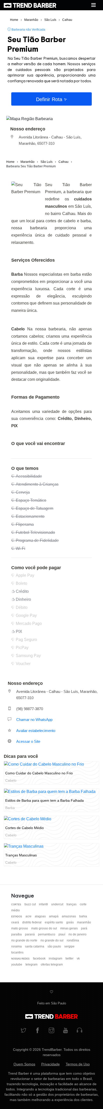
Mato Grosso (20, 928)
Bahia (83, 916)
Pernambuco (47, 934)
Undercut (57, 904)
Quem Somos (24, 1064)
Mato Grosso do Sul (44, 928)
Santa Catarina (35, 946)
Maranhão (84, 922)
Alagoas (40, 916)
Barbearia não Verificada (28, 29)
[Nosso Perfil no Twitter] (23, 1031)
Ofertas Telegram (52, 964)
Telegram (32, 964)
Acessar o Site (28, 741)
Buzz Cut (30, 904)
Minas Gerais (69, 928)
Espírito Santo (54, 922)
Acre (29, 916)
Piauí (62, 934)
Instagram (56, 958)
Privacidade (50, 1064)
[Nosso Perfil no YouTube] (65, 1031)
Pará (84, 928)
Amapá (54, 916)
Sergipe (69, 946)
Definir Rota (50, 99)
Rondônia (73, 940)
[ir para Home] (30, 5)
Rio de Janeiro (77, 934)
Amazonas (69, 916)
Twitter (70, 958)
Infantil (44, 904)
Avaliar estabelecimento (35, 730)
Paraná (30, 934)
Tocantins (17, 952)
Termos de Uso (78, 1064)
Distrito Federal (32, 922)
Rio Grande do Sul (52, 940)
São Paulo (55, 946)
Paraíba (16, 934)
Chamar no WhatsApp (34, 719)
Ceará (15, 922)
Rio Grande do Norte (24, 940)
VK (78, 958)
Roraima (16, 946)
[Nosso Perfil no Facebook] (37, 1031)
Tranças (71, 904)
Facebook (39, 958)
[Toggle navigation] (93, 5)
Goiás (70, 922)
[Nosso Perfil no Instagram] (51, 1031)
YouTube (17, 964)
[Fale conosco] (79, 1031)
